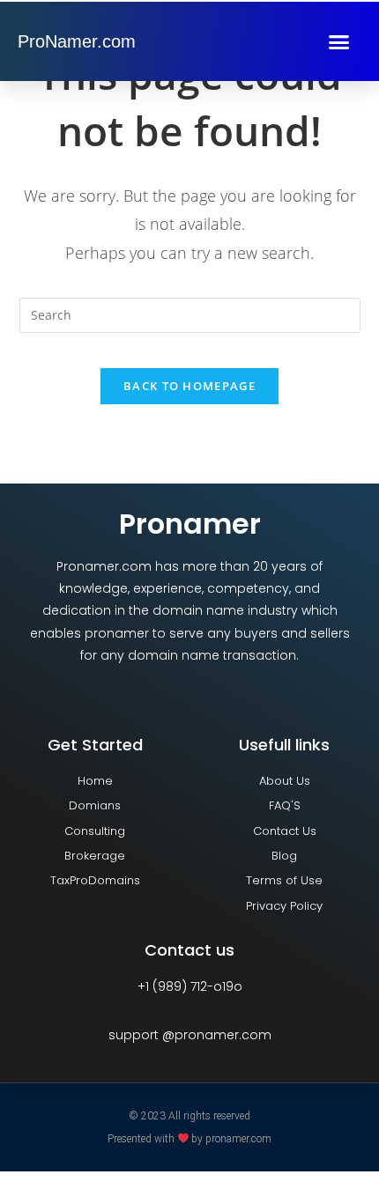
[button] (338, 41)
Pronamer (190, 523)
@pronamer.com (216, 1035)
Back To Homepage (189, 386)
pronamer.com (238, 1138)
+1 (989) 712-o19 (185, 986)
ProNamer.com (77, 41)
